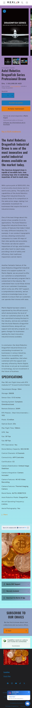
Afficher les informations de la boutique (14, 123)
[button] (4, 2)
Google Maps (7, 676)
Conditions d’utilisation (17, 703)
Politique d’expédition (12, 706)
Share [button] (5, 514)
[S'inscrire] (26, 630)
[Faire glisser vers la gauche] (2, 62)
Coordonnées (25, 706)
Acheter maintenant (16, 109)
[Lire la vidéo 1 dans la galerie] (16, 61)
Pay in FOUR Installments (11, 132)
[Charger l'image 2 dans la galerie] (24, 61)
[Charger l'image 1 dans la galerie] (7, 61)
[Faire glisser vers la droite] (30, 62)
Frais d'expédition (15, 86)
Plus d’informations (16, 645)
